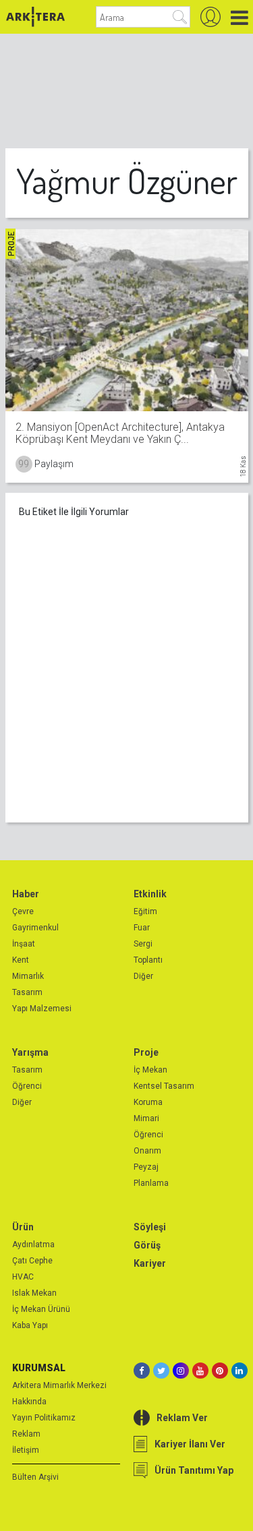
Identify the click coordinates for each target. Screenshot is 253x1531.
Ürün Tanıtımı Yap (193, 1470)
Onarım (147, 1150)
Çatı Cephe (32, 1260)
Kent (20, 960)
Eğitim (145, 911)
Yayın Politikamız (44, 1417)
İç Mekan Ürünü (41, 1309)
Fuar (142, 927)
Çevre (23, 911)
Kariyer (150, 1263)
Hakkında (29, 1401)
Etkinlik (150, 894)
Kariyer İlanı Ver (189, 1444)
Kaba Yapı (30, 1325)
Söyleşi (150, 1227)
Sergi (143, 944)
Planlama (151, 1183)
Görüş (147, 1245)
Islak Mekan (34, 1293)
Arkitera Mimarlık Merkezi (59, 1385)
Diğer (143, 976)
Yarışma (30, 1052)
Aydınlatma (33, 1244)
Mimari (146, 1118)
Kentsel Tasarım (164, 1086)
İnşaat (23, 944)
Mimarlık (28, 976)
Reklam (26, 1434)
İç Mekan (150, 1070)
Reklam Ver (182, 1417)
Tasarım (27, 992)
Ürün (23, 1227)
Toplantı (148, 960)
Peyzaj (146, 1167)
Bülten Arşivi (35, 1477)
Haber (25, 894)
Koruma (148, 1102)
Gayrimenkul (35, 927)
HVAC (23, 1277)
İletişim (25, 1450)
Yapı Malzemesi (42, 1008)
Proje (146, 1052)
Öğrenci (27, 1086)
